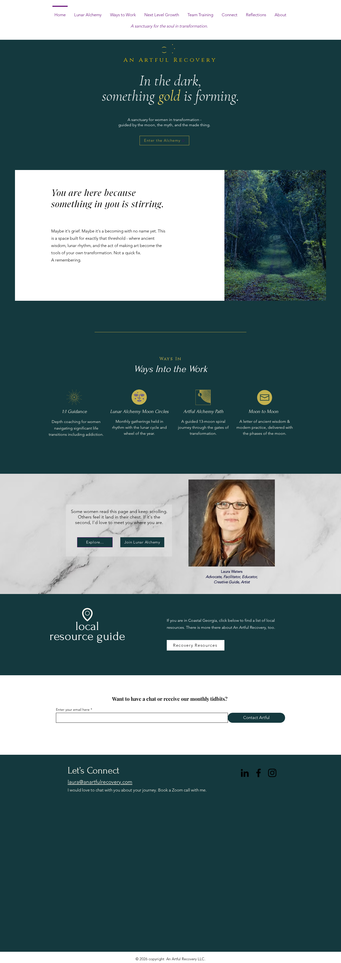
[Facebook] (258, 772)
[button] (161, 12)
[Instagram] (272, 772)
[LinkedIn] (244, 772)
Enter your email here (73, 709)
